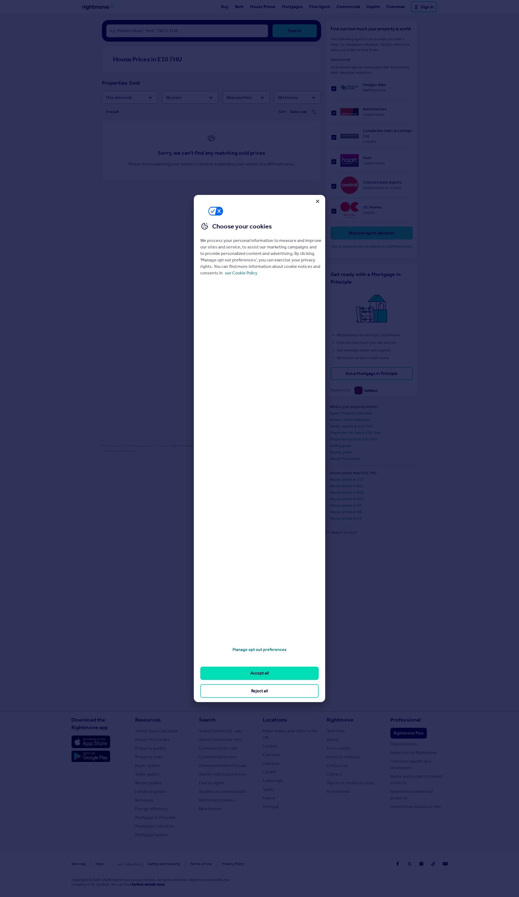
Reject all (259, 690)
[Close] (318, 201)
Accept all (259, 673)
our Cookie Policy (241, 272)
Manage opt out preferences (259, 649)
